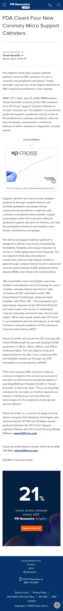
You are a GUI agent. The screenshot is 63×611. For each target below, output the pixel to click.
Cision (37, 606)
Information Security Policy (20, 596)
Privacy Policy (40, 592)
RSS (54, 596)
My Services (30, 572)
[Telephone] (50, 5)
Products (31, 564)
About (31, 568)
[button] (31, 165)
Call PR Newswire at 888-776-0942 (32, 580)
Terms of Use (21, 592)
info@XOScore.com (26, 451)
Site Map (43, 596)
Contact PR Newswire (31, 560)
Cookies (32, 601)
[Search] (58, 5)
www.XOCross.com (25, 433)
